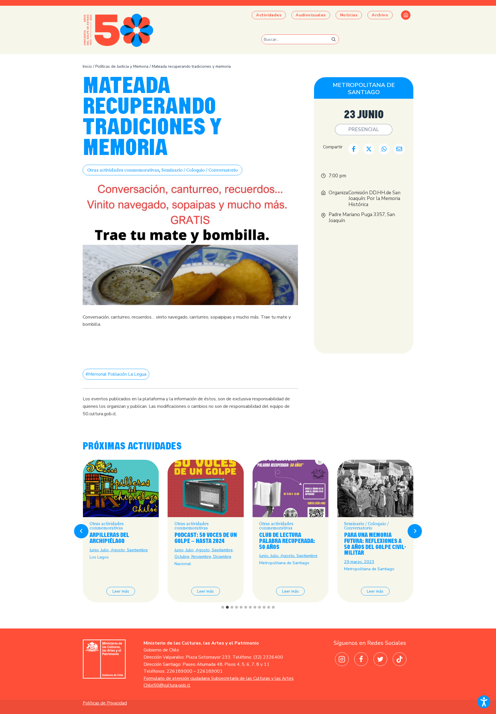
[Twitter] (380, 659)
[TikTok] (399, 659)
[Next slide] (415, 531)
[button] (483, 701)
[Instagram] (342, 659)
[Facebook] (361, 659)
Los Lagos (99, 557)
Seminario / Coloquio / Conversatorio (199, 170)
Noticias (348, 15)
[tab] (222, 607)
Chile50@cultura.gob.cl (167, 685)
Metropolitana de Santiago (364, 88)
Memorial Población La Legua (116, 374)
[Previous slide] (81, 531)
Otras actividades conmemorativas (123, 170)
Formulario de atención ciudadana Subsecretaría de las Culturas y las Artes (219, 678)
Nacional (183, 563)
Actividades (268, 15)
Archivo (380, 15)
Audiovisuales (311, 15)
